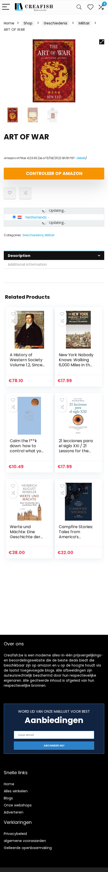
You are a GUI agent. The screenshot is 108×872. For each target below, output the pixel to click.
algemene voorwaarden (25, 840)
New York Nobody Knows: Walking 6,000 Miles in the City (76, 362)
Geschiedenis (55, 23)
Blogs (8, 798)
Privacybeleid (15, 833)
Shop (28, 23)
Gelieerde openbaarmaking (28, 847)
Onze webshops (18, 805)
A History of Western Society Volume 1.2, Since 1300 (26, 362)
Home (9, 23)
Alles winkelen (16, 791)
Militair (84, 23)
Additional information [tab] (27, 264)
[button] (101, 41)
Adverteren (13, 812)
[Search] (79, 7)
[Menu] (6, 7)
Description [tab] (19, 255)
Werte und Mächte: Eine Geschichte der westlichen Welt (25, 534)
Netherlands (36, 217)
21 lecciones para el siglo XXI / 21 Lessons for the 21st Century (76, 448)
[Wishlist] (90, 7)
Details (80, 158)
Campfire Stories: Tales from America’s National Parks (76, 534)
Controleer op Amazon (54, 173)
